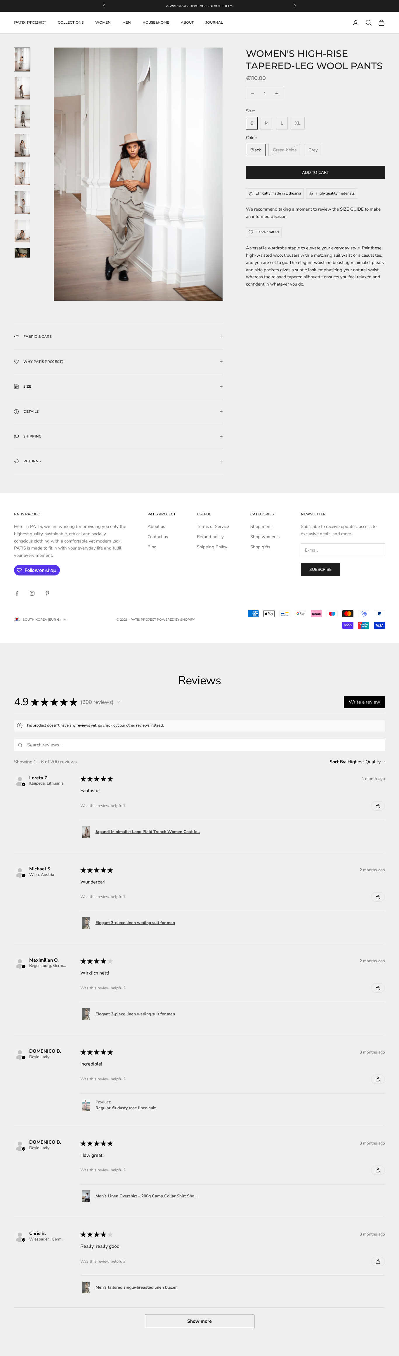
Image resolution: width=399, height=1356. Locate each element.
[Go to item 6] (22, 202)
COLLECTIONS (71, 22)
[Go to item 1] (22, 59)
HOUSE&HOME (156, 22)
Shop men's (261, 526)
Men (126, 22)
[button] (118, 702)
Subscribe (320, 569)
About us (156, 526)
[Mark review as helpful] (378, 806)
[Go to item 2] (22, 88)
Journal (214, 22)
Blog (152, 547)
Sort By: (337, 762)
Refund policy (210, 537)
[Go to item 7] (22, 231)
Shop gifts (260, 547)
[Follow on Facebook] (17, 593)
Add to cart (315, 172)
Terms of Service (213, 526)
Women (103, 22)
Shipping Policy (212, 547)
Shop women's (265, 537)
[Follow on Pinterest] (47, 593)
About (187, 22)
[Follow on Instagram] (32, 593)
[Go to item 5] (22, 174)
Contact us (158, 537)
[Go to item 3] (22, 117)
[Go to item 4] (22, 145)
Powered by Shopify (176, 619)
